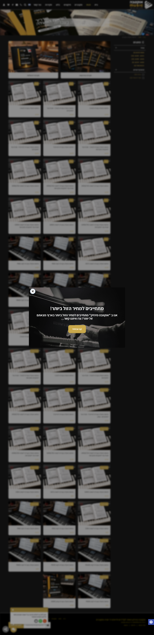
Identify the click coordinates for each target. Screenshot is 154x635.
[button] (151, 622)
